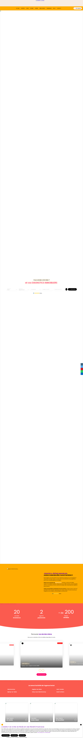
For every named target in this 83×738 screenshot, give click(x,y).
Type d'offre (9, 288)
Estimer (31, 8)
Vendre (36, 8)
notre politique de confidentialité (43, 732)
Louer (27, 8)
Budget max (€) (46, 289)
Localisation (33, 289)
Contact (59, 8)
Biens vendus (42, 8)
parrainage (49, 8)
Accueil (17, 8)
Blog (54, 8)
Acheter (23, 8)
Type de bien (21, 288)
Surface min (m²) (58, 289)
